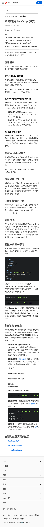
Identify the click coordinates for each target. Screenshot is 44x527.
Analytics (14, 16)
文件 (6, 16)
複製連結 (17, 30)
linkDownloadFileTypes (15, 445)
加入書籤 (9, 30)
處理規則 (22, 359)
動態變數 (32, 404)
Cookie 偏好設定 (17, 519)
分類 (35, 427)
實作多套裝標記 (13, 441)
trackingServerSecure (15, 450)
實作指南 (22, 16)
